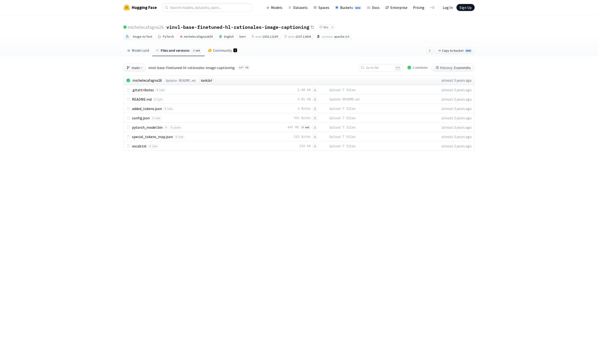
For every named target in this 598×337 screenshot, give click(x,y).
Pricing (418, 7)
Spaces (323, 7)
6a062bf (206, 80)
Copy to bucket (456, 50)
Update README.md (181, 80)
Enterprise (398, 7)
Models (276, 7)
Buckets (350, 7)
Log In (448, 7)
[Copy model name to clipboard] (312, 27)
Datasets (300, 7)
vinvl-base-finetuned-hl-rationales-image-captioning (237, 27)
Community (224, 50)
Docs (376, 7)
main (136, 67)
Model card (140, 50)
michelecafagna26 (146, 27)
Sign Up (465, 7)
